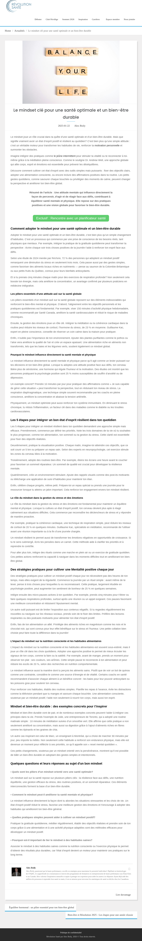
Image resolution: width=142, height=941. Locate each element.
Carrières (96, 19)
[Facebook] (129, 869)
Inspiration (83, 19)
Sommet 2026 (68, 19)
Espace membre (113, 19)
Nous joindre (129, 19)
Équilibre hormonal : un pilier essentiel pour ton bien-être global (41, 907)
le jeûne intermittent (64, 156)
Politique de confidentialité (71, 933)
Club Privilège (52, 19)
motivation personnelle (107, 145)
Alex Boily (79, 125)
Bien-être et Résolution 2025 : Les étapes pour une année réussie (100, 914)
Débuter (38, 19)
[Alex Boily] (16, 876)
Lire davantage (123, 894)
